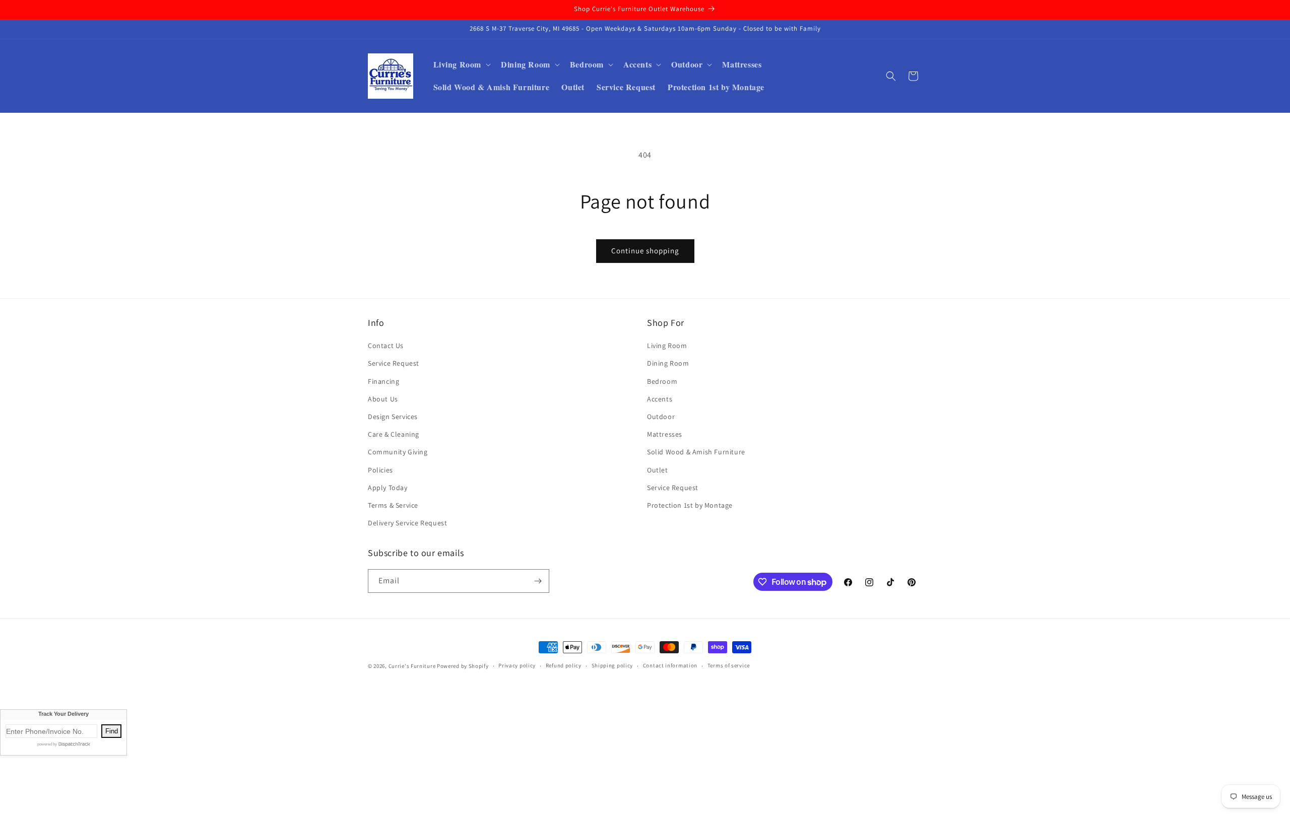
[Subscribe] (538, 581)
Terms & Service (393, 505)
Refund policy (564, 665)
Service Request (393, 363)
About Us (383, 398)
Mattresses (664, 434)
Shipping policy (612, 665)
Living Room (667, 345)
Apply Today (388, 487)
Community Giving (398, 451)
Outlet (657, 469)
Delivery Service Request (407, 522)
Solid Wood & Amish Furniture (696, 451)
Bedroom (662, 381)
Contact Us (386, 345)
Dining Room (668, 363)
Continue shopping (645, 250)
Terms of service (728, 665)
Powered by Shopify (463, 665)
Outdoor (661, 416)
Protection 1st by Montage (690, 505)
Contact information (670, 665)
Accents (659, 398)
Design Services (393, 416)
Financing (383, 381)
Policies (380, 469)
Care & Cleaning (393, 434)
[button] (461, 64)
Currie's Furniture (412, 665)
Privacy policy (517, 665)
